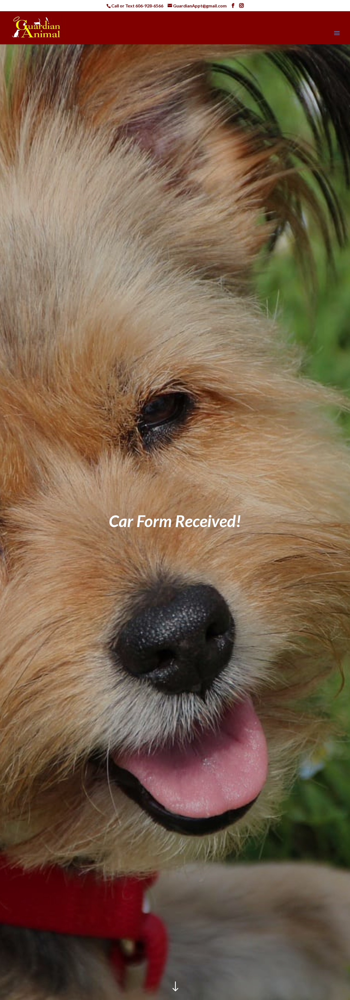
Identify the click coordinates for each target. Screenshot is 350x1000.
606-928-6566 (149, 5)
